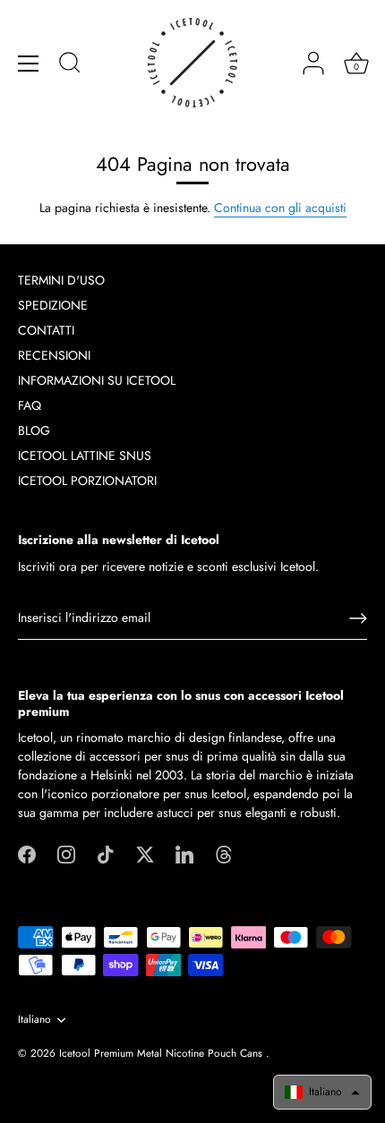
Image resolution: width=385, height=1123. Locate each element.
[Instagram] (66, 853)
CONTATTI (46, 330)
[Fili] (224, 853)
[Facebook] (27, 853)
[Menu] (28, 63)
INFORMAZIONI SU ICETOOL (96, 380)
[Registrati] (358, 618)
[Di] (70, 65)
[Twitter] (145, 853)
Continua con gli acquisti (280, 208)
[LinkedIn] (184, 853)
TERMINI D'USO (61, 280)
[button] (322, 1092)
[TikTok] (106, 853)
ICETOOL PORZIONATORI (87, 480)
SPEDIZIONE (53, 305)
